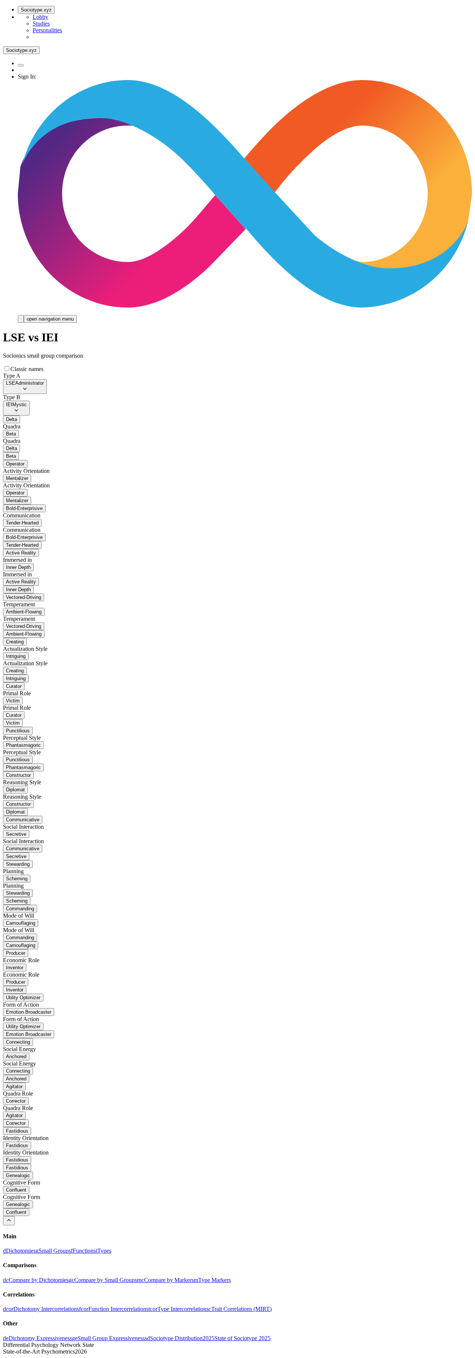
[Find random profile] (21, 65)
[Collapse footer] (9, 1220)
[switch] (6, 368)
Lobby (40, 17)
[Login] (21, 319)
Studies (41, 23)
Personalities (47, 30)
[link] (19, 1251)
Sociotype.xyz (36, 10)
